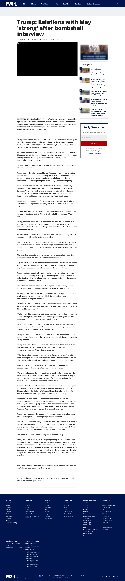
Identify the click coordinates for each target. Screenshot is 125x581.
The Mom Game (88, 531)
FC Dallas (47, 512)
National (8, 507)
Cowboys (47, 503)
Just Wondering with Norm (91, 529)
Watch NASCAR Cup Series (33, 552)
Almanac (28, 509)
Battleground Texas (89, 516)
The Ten (85, 505)
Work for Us (106, 514)
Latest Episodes (89, 500)
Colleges (47, 516)
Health (8, 520)
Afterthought (87, 523)
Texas (8, 505)
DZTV (85, 527)
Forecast (28, 503)
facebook (102, 576)
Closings (27, 505)
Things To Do (68, 514)
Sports (47, 500)
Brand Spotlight (107, 527)
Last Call (85, 512)
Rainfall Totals (29, 512)
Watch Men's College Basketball (31, 557)
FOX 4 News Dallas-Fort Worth (25, 39)
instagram (110, 576)
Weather (29, 500)
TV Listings (105, 516)
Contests (105, 525)
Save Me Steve (68, 516)
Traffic (66, 509)
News (8, 500)
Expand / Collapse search (118, 4)
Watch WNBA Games (31, 564)
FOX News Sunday (11, 523)
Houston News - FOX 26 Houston (13, 544)
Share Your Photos (31, 520)
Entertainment (68, 512)
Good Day (68, 500)
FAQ (103, 509)
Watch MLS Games (31, 566)
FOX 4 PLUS (106, 523)
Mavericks (48, 507)
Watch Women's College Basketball (32, 561)
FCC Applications (107, 520)
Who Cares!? (87, 520)
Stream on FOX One (33, 541)
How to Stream (107, 512)
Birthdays (67, 505)
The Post (86, 507)
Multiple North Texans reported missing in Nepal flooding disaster (99, 93)
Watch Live (86, 503)
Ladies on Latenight (89, 514)
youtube (113, 576)
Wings (46, 514)
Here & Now (87, 536)
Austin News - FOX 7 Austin (14, 547)
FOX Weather (29, 514)
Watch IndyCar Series (31, 554)
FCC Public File (106, 518)
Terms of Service (95, 153)
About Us (106, 500)
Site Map (105, 529)
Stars (46, 509)
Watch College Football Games (32, 546)
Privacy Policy (96, 152)
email (117, 576)
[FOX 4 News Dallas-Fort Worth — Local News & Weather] (12, 4)
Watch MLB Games (31, 550)
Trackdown (86, 518)
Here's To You (87, 534)
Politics (36, 39)
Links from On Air (69, 503)
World (8, 509)
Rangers (47, 505)
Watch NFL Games (31, 544)
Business (8, 518)
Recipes (66, 507)
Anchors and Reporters (109, 505)
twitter (106, 576)
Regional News (12, 541)
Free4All (85, 509)
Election (8, 512)
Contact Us (105, 503)
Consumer (9, 516)
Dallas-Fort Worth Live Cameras (32, 517)
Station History (106, 507)
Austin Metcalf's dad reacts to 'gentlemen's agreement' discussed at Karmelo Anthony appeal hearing (99, 83)
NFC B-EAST (87, 525)
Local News (9, 503)
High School (48, 518)
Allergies (27, 507)
